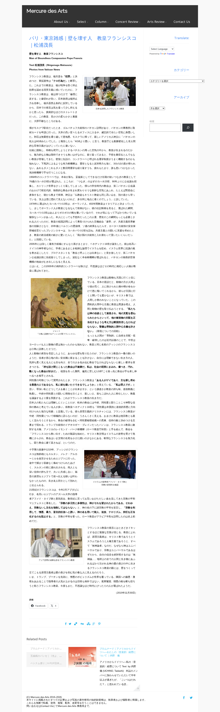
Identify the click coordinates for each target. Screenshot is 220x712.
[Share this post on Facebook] (65, 624)
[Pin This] (99, 624)
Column (100, 22)
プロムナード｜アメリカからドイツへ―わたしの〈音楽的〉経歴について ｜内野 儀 (118, 652)
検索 (152, 121)
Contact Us (182, 22)
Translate (171, 54)
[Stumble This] (88, 624)
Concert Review (127, 22)
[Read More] (136, 687)
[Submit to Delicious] (75, 624)
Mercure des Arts (46, 11)
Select (81, 22)
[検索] (188, 128)
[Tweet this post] (70, 624)
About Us (61, 22)
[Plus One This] (94, 624)
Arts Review (155, 22)
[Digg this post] (82, 624)
